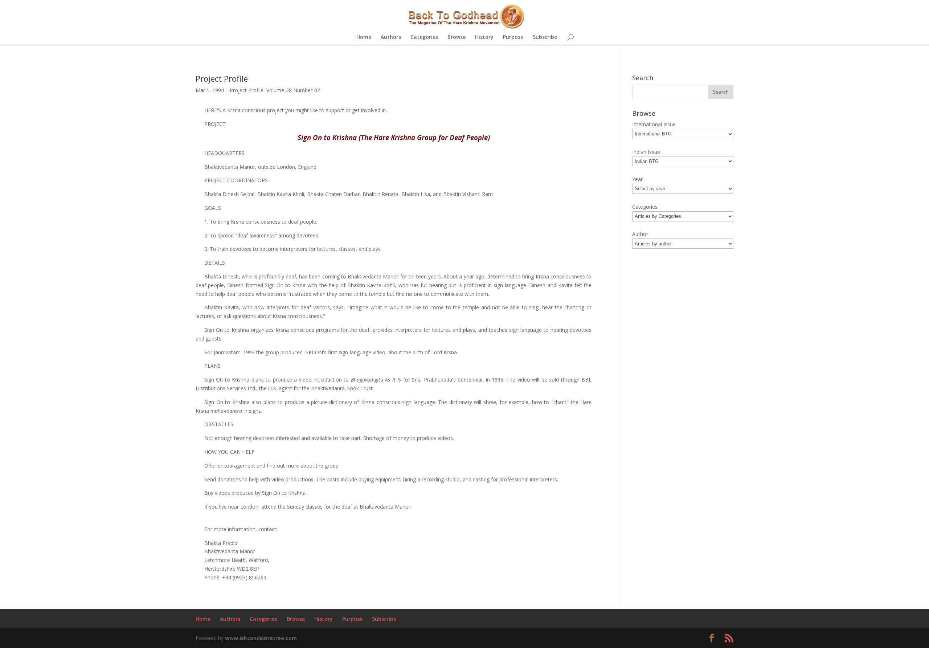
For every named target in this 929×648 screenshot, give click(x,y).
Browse (456, 37)
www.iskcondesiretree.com (261, 638)
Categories (424, 37)
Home (363, 37)
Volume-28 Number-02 (293, 90)
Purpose (513, 37)
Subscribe (545, 37)
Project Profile (246, 90)
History (484, 37)
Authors (391, 37)
